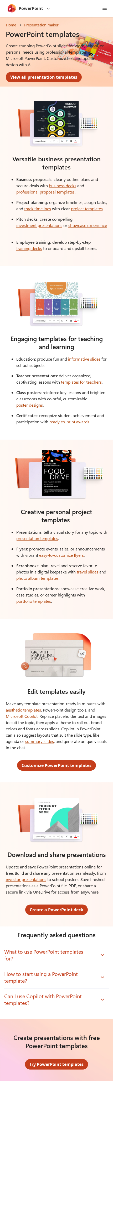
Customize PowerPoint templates (56, 765)
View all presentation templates (43, 77)
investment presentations (39, 225)
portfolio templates (33, 601)
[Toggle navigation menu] (104, 8)
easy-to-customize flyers (61, 555)
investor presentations (26, 879)
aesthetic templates (23, 710)
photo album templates (37, 578)
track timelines (37, 208)
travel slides (87, 572)
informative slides (84, 359)
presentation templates (37, 538)
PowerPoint (31, 8)
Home (11, 24)
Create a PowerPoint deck (56, 910)
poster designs (29, 405)
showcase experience (87, 225)
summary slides (39, 741)
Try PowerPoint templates (56, 1064)
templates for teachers (81, 382)
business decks (62, 185)
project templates (87, 208)
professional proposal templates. (45, 192)
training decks (29, 248)
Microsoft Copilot (22, 716)
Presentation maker (41, 24)
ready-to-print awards (69, 421)
